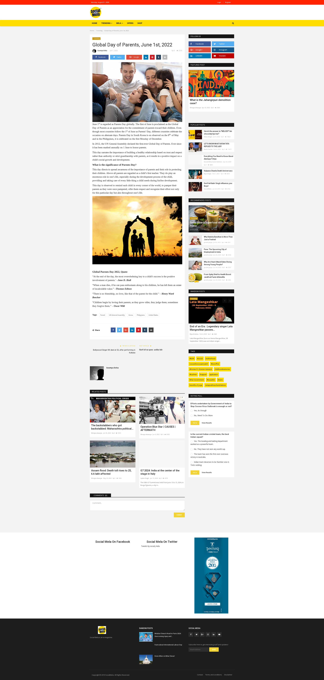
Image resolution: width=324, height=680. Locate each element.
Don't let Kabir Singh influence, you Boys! (218, 184)
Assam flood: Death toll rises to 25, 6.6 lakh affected (111, 472)
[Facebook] (113, 330)
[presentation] (224, 74)
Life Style (194, 299)
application (213, 374)
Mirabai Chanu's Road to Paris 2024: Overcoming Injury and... (168, 635)
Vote (195, 423)
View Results (207, 423)
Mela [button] (119, 23)
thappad (203, 374)
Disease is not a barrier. (203, 99)
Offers (130, 23)
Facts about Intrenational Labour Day (168, 645)
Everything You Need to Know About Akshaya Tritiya (218, 157)
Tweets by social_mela (150, 546)
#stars (220, 380)
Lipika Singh (144, 478)
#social (200, 358)
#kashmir (193, 374)
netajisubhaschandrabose (215, 385)
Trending (99, 31)
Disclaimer (228, 675)
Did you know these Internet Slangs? (210, 326)
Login (219, 2)
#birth (192, 358)
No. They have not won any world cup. (209, 449)
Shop (139, 23)
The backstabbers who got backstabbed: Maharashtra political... (112, 427)
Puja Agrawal (194, 331)
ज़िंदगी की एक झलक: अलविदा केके (150, 350)
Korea (131, 315)
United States (153, 315)
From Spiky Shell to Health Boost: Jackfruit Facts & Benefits (217, 275)
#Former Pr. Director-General (201, 369)
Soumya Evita (102, 50)
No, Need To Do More (203, 415)
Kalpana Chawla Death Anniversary (218, 171)
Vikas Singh (208, 137)
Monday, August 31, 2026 (100, 2)
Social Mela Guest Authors (213, 162)
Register (228, 2)
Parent (102, 315)
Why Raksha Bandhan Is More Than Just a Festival (218, 238)
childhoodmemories (222, 369)
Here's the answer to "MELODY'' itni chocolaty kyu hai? (218, 132)
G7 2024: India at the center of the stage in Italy (159, 472)
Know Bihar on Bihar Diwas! (165, 656)
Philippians (141, 315)
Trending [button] (106, 23)
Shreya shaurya (96, 433)
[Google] (125, 330)
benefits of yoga (196, 385)
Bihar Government (197, 380)
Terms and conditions (213, 675)
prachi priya (194, 230)
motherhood (210, 358)
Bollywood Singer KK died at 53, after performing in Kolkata (114, 351)
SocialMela (207, 189)
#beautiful (211, 380)
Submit (179, 515)
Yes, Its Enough (200, 410)
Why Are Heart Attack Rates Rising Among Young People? (218, 263)
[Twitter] (119, 330)
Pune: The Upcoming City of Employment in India (215, 250)
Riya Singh (207, 174)
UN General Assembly (117, 315)
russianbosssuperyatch (199, 364)
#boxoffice (215, 364)
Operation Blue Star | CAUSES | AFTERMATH (158, 428)
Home (94, 23)
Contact (200, 675)
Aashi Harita (208, 149)
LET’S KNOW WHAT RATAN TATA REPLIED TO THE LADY (216, 145)
